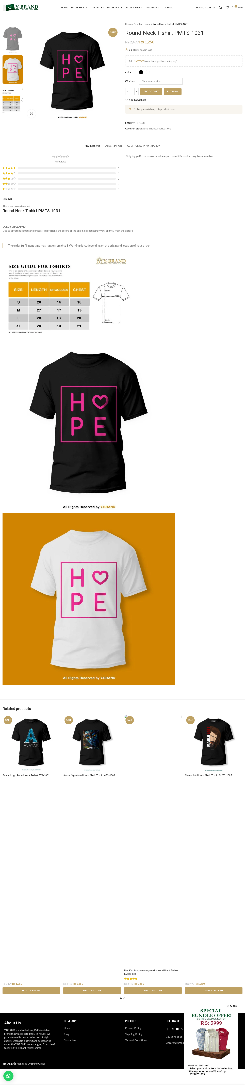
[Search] (220, 7)
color (128, 72)
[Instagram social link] (172, 1028)
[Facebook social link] (168, 1028)
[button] (8, 1076)
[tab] (92, 144)
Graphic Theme (142, 24)
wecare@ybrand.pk (176, 1042)
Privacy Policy (133, 1028)
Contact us (70, 1040)
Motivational (164, 128)
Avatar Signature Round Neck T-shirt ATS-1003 (89, 775)
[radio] (141, 72)
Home (128, 24)
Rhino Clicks (38, 1063)
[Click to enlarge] (31, 113)
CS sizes (130, 81)
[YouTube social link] (177, 1028)
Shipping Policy (133, 1034)
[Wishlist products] (227, 7)
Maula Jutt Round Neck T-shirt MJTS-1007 (208, 775)
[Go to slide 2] (124, 998)
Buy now (172, 91)
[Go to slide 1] (121, 998)
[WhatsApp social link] (182, 1028)
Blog (66, 1034)
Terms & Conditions (136, 1040)
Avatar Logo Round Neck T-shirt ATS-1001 (26, 775)
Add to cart (151, 91)
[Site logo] (21, 7)
